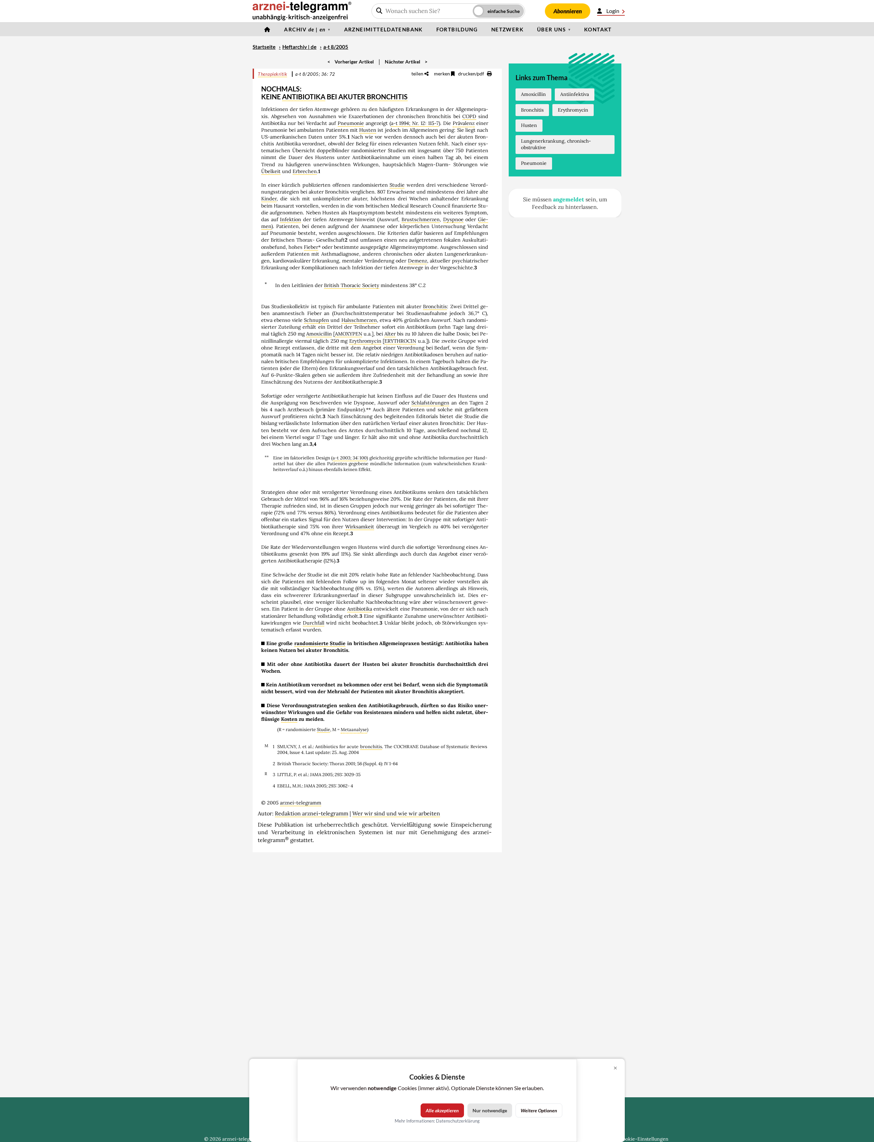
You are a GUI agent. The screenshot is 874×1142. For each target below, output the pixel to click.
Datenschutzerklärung (458, 1121)
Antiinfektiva (574, 94)
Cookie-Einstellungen (643, 1139)
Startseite (264, 47)
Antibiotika (359, 609)
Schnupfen (316, 320)
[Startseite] (267, 29)
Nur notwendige (490, 1110)
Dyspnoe (453, 219)
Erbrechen (305, 171)
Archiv (304, 29)
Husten (367, 130)
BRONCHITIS (387, 96)
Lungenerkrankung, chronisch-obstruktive (556, 144)
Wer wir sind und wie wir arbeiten (396, 813)
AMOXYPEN (348, 334)
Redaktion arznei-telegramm (311, 813)
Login (612, 11)
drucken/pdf (471, 73)
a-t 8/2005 (335, 47)
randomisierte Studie (320, 643)
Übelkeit (271, 171)
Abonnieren (567, 11)
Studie (397, 185)
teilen (417, 73)
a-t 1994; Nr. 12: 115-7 (415, 123)
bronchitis (371, 747)
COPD (469, 116)
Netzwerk (507, 29)
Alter (390, 334)
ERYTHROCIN (400, 341)
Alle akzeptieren (442, 1110)
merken (442, 73)
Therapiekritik (272, 74)
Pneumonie (351, 123)
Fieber (311, 247)
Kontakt (598, 29)
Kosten (289, 719)
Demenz (417, 261)
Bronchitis (435, 306)
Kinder (269, 199)
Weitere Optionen (539, 1110)
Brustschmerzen (420, 219)
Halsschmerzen (359, 320)
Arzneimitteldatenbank (383, 29)
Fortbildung (457, 29)
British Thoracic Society (351, 285)
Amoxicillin (319, 334)
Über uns (551, 29)
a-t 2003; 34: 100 (350, 458)
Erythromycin (365, 341)
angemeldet (568, 199)
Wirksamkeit (359, 527)
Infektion (290, 219)
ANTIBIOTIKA (303, 96)
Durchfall (313, 623)
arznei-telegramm (300, 803)
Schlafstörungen (430, 403)
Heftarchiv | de (299, 47)
